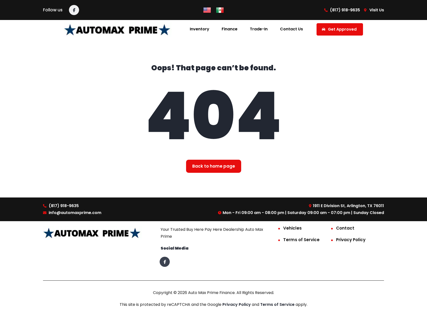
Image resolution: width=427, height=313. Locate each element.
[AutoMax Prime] (117, 29)
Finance (229, 29)
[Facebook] (74, 10)
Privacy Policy (350, 240)
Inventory (199, 29)
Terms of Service (301, 240)
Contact (345, 228)
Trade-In (259, 29)
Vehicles (292, 228)
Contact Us (291, 29)
